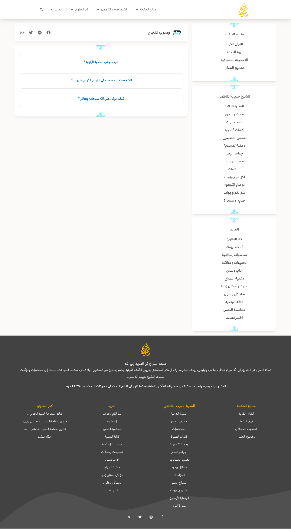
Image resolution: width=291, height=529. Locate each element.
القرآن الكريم (246, 413)
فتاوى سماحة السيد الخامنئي (45, 429)
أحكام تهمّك (44, 436)
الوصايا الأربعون (179, 498)
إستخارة (112, 421)
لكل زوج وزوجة (179, 490)
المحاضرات (179, 429)
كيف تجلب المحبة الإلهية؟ (101, 62)
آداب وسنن (112, 459)
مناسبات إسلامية (112, 444)
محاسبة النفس (112, 429)
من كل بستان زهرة (112, 475)
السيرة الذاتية (179, 413)
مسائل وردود (179, 467)
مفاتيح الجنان (246, 436)
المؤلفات (179, 475)
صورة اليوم (179, 505)
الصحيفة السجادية (246, 429)
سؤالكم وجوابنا (112, 413)
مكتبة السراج (112, 467)
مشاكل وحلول (112, 482)
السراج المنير (179, 482)
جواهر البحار (179, 452)
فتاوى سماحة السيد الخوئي (44, 413)
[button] (41, 9)
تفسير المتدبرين (179, 459)
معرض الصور (179, 421)
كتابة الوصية (112, 436)
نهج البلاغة (246, 421)
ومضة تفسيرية (179, 444)
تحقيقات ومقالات (112, 452)
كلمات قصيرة (179, 436)
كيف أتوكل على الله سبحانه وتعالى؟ (101, 99)
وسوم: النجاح (159, 32)
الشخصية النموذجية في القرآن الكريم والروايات (101, 80)
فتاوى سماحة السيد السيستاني (45, 421)
